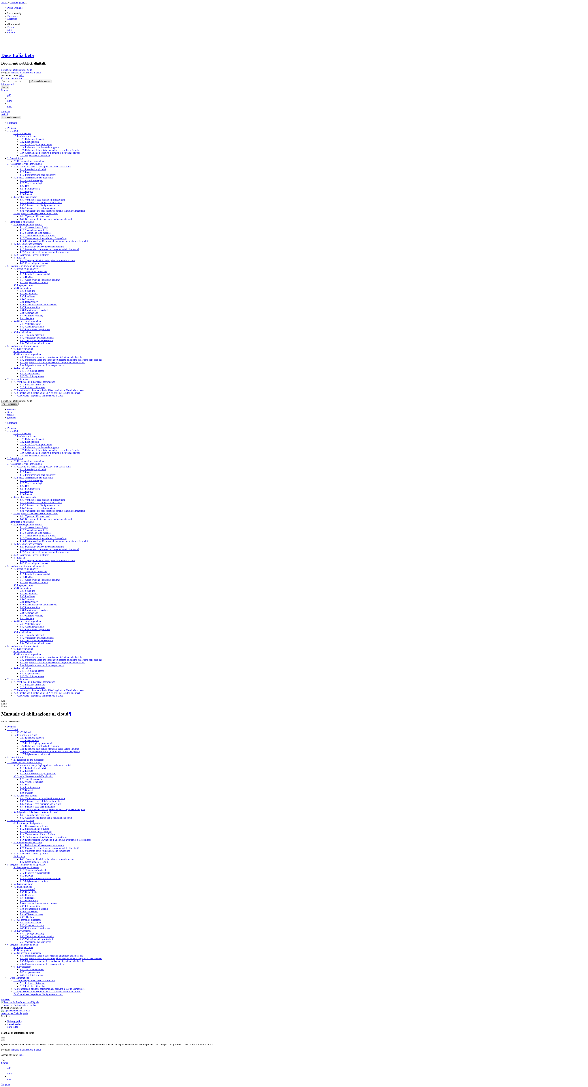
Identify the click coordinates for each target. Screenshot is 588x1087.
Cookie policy (14, 1024)
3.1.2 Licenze (26, 172)
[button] (11, 78)
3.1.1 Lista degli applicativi (33, 169)
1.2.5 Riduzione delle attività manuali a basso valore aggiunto (49, 150)
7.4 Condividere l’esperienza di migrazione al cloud (38, 395)
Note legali (12, 1027)
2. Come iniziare (15, 158)
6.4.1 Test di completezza (32, 370)
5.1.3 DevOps (26, 277)
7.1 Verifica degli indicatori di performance (34, 382)
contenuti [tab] (11, 409)
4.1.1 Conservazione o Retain (34, 227)
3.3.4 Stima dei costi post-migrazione (37, 208)
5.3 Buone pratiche (22, 288)
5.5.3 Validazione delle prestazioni (36, 340)
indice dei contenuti (11, 117)
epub (9, 106)
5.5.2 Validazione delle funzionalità (37, 337)
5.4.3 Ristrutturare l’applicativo (35, 329)
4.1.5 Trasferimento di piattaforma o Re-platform (43, 238)
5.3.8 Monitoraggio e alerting (34, 310)
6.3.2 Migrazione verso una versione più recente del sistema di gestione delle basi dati (61, 359)
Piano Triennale (15, 7)
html (9, 101)
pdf (9, 95)
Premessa (11, 128)
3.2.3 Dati (24, 186)
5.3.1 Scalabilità (27, 290)
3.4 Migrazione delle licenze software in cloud (35, 213)
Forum (10, 27)
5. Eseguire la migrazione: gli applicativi (26, 266)
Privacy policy (14, 1021)
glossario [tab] (11, 417)
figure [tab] (10, 412)
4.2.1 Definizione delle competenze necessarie (42, 246)
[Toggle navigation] (25, 3)
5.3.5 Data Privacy (29, 301)
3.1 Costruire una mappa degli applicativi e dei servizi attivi (42, 166)
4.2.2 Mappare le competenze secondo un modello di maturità (49, 249)
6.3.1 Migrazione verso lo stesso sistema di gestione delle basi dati (51, 357)
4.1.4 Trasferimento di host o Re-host (37, 235)
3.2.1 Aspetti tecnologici (31, 180)
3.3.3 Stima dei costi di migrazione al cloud (40, 205)
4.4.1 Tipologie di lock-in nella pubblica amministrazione (47, 260)
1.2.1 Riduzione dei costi (32, 139)
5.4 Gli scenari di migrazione (27, 321)
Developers (12, 16)
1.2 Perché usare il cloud (25, 136)
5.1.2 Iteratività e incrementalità (35, 274)
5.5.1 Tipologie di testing (32, 335)
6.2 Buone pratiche (22, 351)
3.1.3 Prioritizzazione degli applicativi (38, 175)
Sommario (12, 122)
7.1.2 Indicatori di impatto (32, 387)
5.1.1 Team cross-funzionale (33, 271)
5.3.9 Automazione (29, 313)
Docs (9, 30)
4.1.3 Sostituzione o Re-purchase (35, 233)
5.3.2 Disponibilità (29, 293)
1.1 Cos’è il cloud (22, 133)
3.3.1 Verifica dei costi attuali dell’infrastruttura (42, 199)
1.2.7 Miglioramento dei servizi (35, 155)
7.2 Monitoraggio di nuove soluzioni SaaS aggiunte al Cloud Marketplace (49, 390)
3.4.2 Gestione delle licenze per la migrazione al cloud (46, 219)
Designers (12, 18)
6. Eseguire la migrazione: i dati (22, 346)
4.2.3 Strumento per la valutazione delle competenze (45, 252)
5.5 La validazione (22, 332)
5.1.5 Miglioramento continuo (34, 282)
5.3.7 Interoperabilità (30, 307)
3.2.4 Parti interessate (30, 188)
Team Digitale (17, 2)
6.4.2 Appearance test (30, 373)
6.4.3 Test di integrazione (32, 376)
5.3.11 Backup (27, 318)
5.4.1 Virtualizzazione (30, 324)
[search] (40, 81)
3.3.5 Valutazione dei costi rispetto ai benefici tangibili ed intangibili (52, 210)
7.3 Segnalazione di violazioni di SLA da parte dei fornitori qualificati (47, 393)
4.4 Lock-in (19, 257)
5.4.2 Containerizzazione (32, 326)
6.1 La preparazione (23, 348)
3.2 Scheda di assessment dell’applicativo (33, 177)
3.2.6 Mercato (26, 194)
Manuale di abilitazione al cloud (16, 70)
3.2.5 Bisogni (26, 191)
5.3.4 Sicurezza (27, 299)
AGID (4, 2)
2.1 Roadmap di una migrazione (28, 161)
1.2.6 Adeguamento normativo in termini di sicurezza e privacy (50, 152)
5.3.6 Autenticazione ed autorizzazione (38, 304)
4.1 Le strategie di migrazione (27, 224)
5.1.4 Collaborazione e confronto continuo (40, 279)
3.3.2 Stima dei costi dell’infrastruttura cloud (41, 202)
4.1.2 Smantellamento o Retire (34, 230)
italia (21, 1055)
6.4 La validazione (22, 368)
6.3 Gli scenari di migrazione (27, 354)
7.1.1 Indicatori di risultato (32, 384)
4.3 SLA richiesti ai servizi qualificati (31, 255)
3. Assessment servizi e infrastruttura (24, 164)
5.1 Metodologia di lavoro (26, 268)
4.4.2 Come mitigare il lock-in (34, 263)
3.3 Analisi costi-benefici (25, 197)
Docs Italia (17, 55)
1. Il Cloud (12, 130)
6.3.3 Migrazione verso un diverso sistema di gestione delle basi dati (52, 362)
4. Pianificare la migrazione (20, 221)
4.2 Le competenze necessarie (27, 244)
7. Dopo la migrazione (18, 379)
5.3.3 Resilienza (27, 296)
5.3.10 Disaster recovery (31, 315)
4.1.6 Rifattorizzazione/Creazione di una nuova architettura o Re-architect (55, 241)
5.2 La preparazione (23, 285)
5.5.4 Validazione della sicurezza (35, 343)
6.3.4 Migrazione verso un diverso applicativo (42, 365)
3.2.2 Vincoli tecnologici (31, 183)
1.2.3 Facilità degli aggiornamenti (36, 144)
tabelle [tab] (10, 414)
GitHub (11, 32)
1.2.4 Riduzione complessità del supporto (39, 147)
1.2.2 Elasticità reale (29, 141)
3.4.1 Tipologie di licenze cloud (35, 216)
